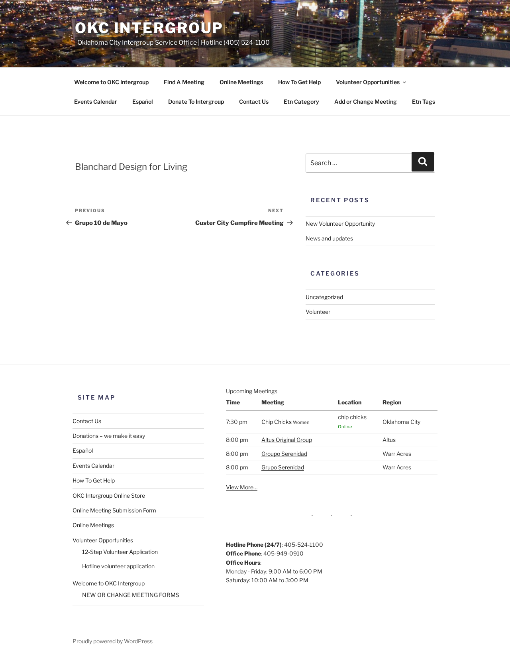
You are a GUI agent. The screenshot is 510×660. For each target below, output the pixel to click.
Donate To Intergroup (196, 101)
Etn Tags (423, 101)
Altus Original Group (286, 439)
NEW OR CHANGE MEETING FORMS (130, 594)
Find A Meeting (184, 82)
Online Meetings (241, 82)
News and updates (329, 238)
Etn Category (301, 101)
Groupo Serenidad (284, 453)
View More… (241, 487)
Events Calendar (95, 101)
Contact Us (254, 101)
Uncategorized (324, 297)
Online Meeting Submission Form (114, 510)
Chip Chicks (276, 421)
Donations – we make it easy (109, 435)
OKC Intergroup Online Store (109, 495)
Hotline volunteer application (118, 566)
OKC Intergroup (149, 28)
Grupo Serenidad (282, 467)
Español (142, 101)
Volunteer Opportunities (368, 82)
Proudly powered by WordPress (113, 641)
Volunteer (318, 311)
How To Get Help (299, 82)
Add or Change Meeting (365, 101)
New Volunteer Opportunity (340, 223)
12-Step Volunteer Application (120, 551)
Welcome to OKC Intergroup (111, 82)
